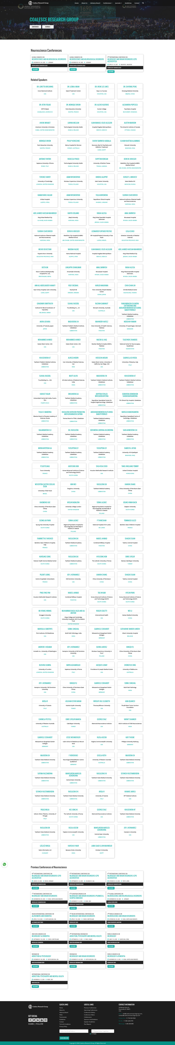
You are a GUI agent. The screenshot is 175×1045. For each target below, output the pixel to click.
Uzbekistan (73, 331)
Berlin (46, 881)
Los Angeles (89, 881)
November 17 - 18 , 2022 (77, 901)
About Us (84, 3)
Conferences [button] (107, 3)
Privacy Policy (63, 1026)
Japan (104, 294)
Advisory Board (95, 3)
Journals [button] (118, 3)
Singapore (123, 64)
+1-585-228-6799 (128, 1021)
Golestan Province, (128, 240)
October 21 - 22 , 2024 (114, 881)
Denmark (130, 329)
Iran (137, 240)
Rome (86, 901)
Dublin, (70, 130)
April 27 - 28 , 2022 (38, 919)
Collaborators (88, 1017)
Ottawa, (127, 130)
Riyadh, (125, 220)
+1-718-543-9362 (131, 1018)
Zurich (85, 919)
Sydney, (69, 148)
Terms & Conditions (65, 1024)
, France (90, 939)
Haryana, (128, 204)
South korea (73, 475)
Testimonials (63, 1017)
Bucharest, (127, 112)
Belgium (130, 636)
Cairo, (100, 150)
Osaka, (99, 294)
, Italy (89, 901)
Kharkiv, (99, 202)
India (133, 204)
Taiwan (134, 293)
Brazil (104, 240)
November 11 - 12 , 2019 (39, 979)
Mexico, (99, 130)
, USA (93, 881)
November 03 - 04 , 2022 (39, 62)
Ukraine (104, 202)
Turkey (130, 564)
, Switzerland (90, 919)
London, (39, 184)
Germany (102, 638)
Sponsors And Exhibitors (91, 1019)
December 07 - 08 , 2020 (39, 959)
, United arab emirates (57, 899)
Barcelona (123, 939)
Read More (35, 69)
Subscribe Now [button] (64, 1038)
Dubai (49, 899)
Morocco (49, 112)
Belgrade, (42, 312)
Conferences (35, 27)
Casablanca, (41, 112)
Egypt (104, 150)
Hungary (45, 853)
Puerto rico (45, 403)
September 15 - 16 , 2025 (77, 881)
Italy (47, 166)
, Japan (127, 881)
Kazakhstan (130, 349)
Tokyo (124, 881)
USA (45, 94)
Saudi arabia (48, 220)
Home (76, 3)
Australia (76, 148)
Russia (133, 184)
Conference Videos (89, 1015)
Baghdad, (128, 148)
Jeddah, (97, 222)
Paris (86, 939)
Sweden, (70, 293)
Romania (134, 112)
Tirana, (98, 166)
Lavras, (99, 240)
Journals (47, 27)
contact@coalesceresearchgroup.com (129, 1015)
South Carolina (49, 919)
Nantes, (70, 112)
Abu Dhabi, (122, 168)
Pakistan (102, 331)
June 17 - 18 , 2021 (113, 939)
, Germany (50, 62)
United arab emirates (47, 130)
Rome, (43, 166)
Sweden (76, 293)
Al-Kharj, (41, 220)
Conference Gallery (89, 1012)
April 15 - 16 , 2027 (113, 64)
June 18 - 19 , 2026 (38, 881)
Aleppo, (43, 202)
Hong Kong (130, 473)
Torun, (70, 184)
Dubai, (37, 130)
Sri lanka (102, 528)
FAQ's (61, 1015)
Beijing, (127, 94)
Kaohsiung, (127, 293)
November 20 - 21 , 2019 (115, 959)
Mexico (104, 130)
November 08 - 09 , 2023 (39, 899)
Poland (75, 184)
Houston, (100, 94)
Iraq (133, 148)
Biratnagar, (43, 276)
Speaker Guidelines (89, 1022)
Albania (104, 166)
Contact (136, 3)
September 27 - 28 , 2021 (39, 939)
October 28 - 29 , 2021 (114, 919)
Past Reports (87, 1024)
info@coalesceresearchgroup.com (132, 1014)
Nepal (49, 276)
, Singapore (129, 64)
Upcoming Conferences (90, 1010)
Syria (47, 202)
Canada (133, 130)
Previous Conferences (90, 1008)
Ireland (76, 130)
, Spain (127, 939)
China (133, 94)
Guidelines (128, 3)
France (76, 112)
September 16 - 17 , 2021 (77, 939)
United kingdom (48, 184)
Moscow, (128, 184)
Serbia (48, 312)
